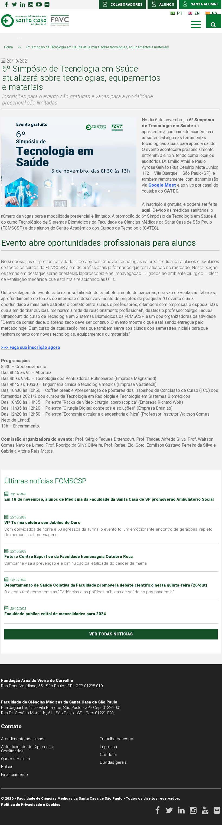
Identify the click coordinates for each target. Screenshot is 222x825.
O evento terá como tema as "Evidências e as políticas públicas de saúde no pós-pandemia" (89, 592)
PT (179, 13)
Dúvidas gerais (113, 762)
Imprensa (108, 746)
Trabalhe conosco (116, 738)
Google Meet (162, 185)
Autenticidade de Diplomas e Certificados (27, 748)
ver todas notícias (111, 634)
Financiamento (14, 774)
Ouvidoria (108, 754)
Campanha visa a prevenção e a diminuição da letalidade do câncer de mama (75, 563)
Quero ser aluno (15, 758)
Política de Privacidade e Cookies (30, 804)
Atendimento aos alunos (23, 738)
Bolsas (7, 766)
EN (197, 13)
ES (214, 13)
